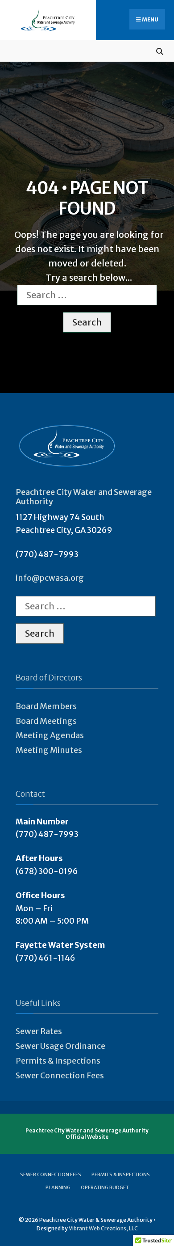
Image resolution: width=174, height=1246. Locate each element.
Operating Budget (105, 1187)
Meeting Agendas (50, 735)
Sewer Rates (39, 1031)
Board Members (46, 706)
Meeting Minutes (49, 750)
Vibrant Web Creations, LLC (103, 1228)
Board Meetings (46, 721)
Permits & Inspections (58, 1061)
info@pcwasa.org (50, 578)
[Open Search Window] (159, 51)
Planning (58, 1187)
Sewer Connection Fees (60, 1075)
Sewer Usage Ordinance (60, 1046)
